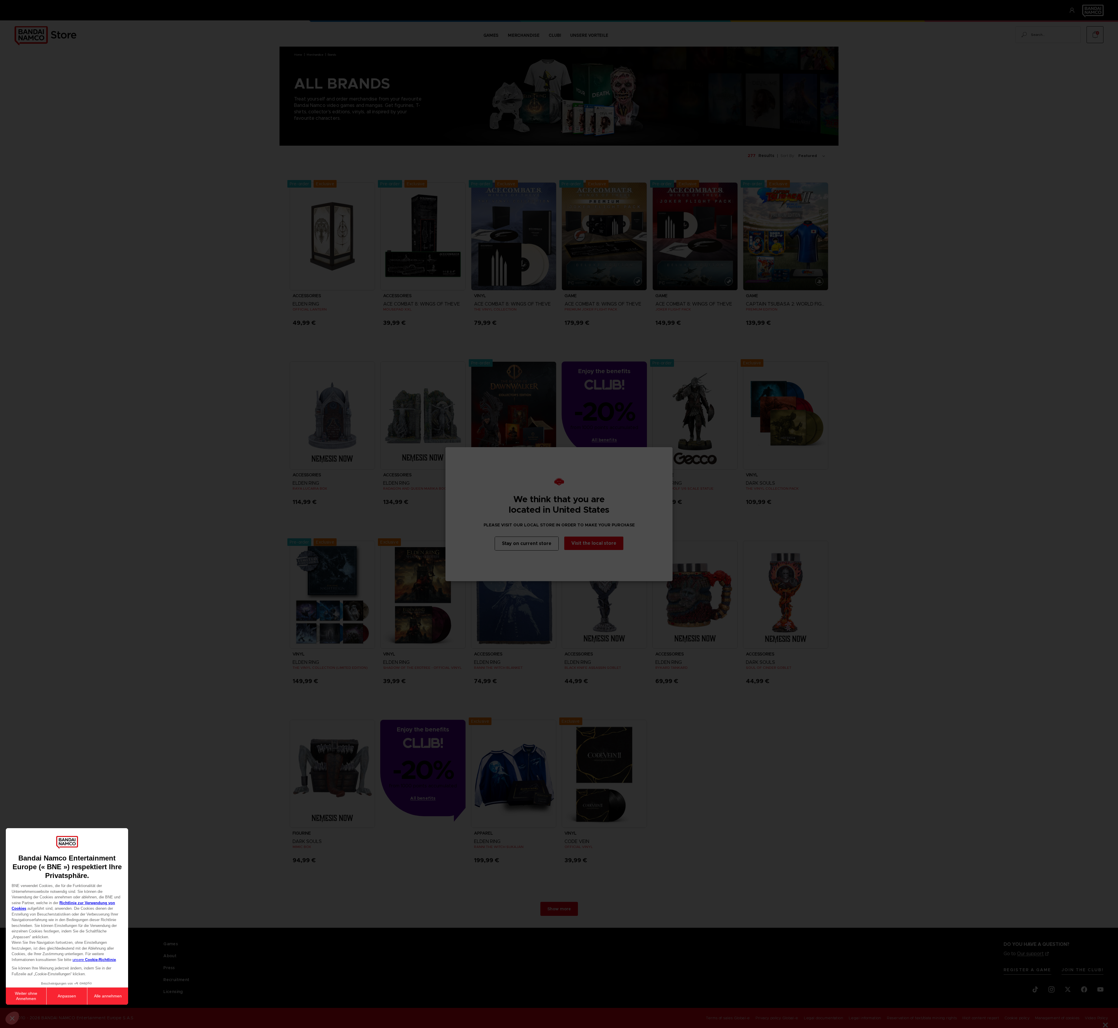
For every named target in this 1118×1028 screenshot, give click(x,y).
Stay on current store (526, 543)
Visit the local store (593, 543)
